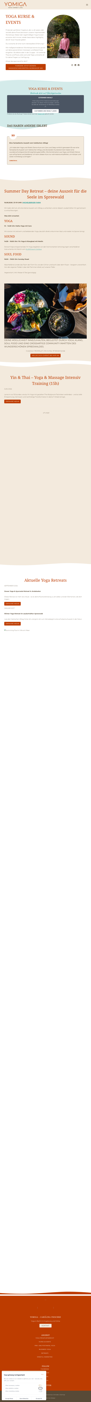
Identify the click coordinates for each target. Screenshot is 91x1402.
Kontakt (56, 1394)
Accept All (39, 1398)
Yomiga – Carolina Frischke (45, 1317)
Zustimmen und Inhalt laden (45, 111)
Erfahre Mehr (12, 401)
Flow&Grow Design (49, 1398)
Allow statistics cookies (11, 1388)
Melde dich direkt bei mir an (45, 355)
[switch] (40, 1385)
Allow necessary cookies (12, 1385)
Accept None (9, 1398)
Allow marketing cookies (12, 1391)
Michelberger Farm (32, 202)
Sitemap (62, 1394)
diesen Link (41, 114)
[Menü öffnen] (87, 4)
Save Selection (24, 1398)
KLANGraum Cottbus (34, 249)
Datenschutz (49, 1394)
